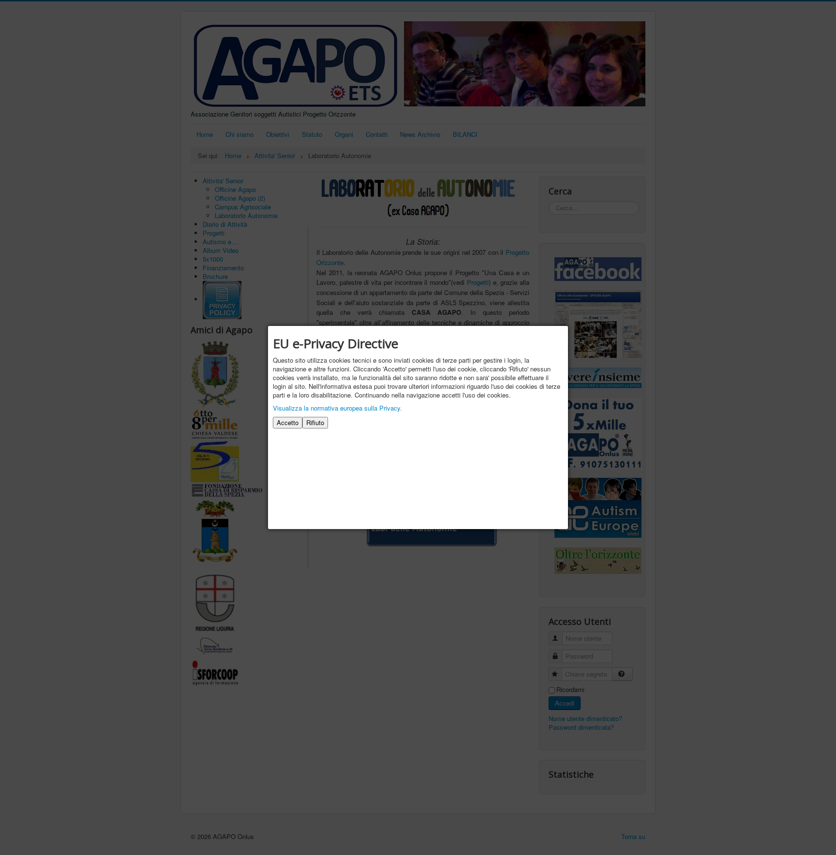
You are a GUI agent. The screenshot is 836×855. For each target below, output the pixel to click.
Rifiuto (315, 422)
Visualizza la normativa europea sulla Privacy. (337, 408)
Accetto (288, 422)
